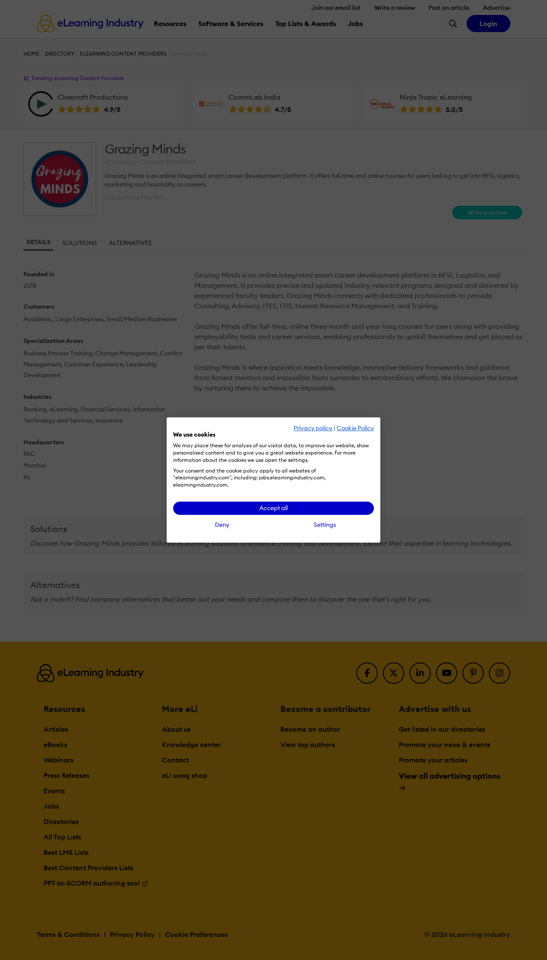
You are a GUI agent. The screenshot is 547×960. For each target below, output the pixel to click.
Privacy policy (313, 428)
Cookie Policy (355, 428)
